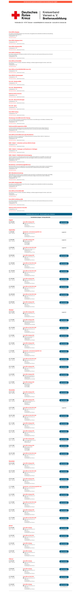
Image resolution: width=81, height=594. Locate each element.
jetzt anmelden (64, 222)
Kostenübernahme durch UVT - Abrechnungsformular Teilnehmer (40, 214)
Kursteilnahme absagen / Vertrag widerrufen (40, 217)
